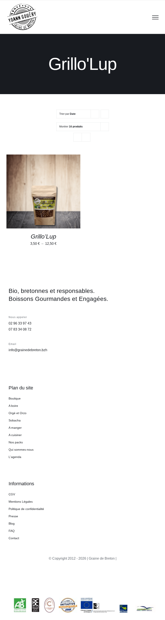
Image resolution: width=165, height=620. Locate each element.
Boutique (15, 398)
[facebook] (152, 579)
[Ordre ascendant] (105, 114)
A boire (13, 405)
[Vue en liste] (86, 137)
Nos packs (16, 442)
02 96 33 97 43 (20, 323)
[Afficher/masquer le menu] (155, 17)
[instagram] (143, 579)
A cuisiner (15, 435)
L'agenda (15, 457)
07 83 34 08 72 (20, 329)
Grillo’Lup (43, 236)
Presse (13, 516)
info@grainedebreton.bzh (28, 350)
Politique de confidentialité (26, 509)
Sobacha (15, 420)
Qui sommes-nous (21, 449)
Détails (18, 194)
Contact (14, 538)
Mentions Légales (21, 501)
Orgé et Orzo (17, 413)
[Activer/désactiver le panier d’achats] (144, 17)
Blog (12, 523)
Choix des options (40, 190)
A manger (15, 427)
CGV (12, 494)
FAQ (12, 531)
